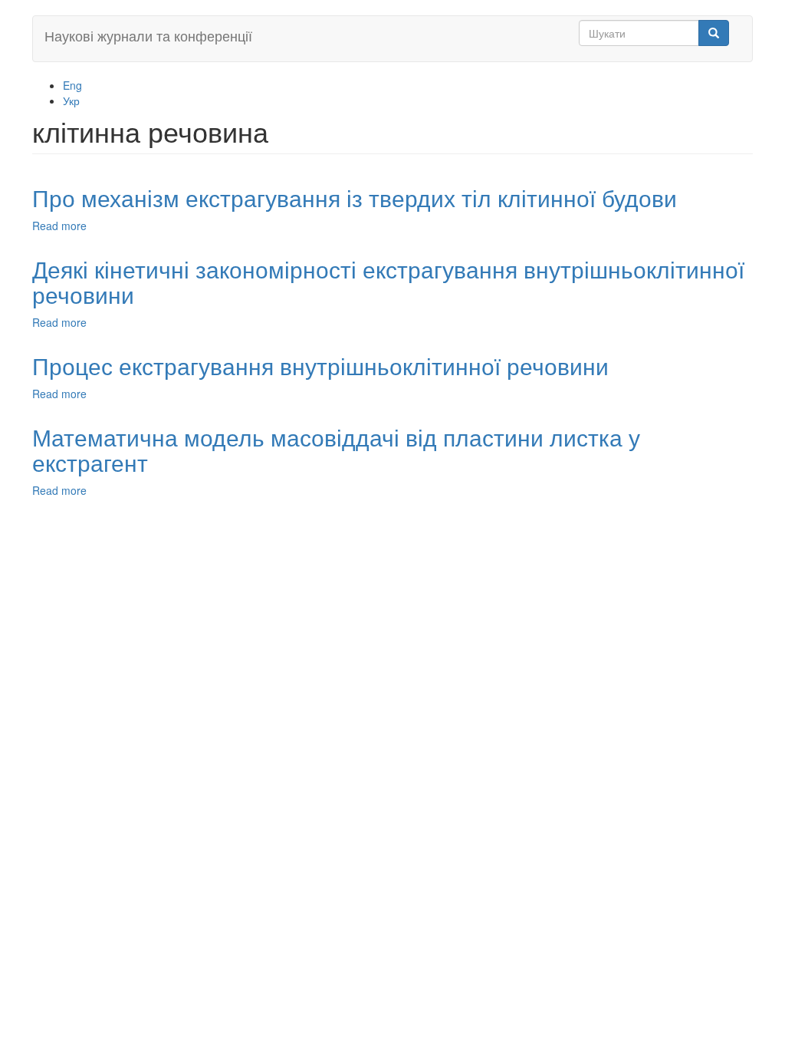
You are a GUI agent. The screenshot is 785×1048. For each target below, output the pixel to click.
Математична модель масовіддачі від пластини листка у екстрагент (336, 449)
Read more (59, 225)
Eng (72, 85)
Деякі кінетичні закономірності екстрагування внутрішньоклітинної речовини (388, 281)
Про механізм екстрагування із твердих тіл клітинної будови (354, 197)
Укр (71, 100)
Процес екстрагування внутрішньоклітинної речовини (320, 365)
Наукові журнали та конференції (148, 35)
